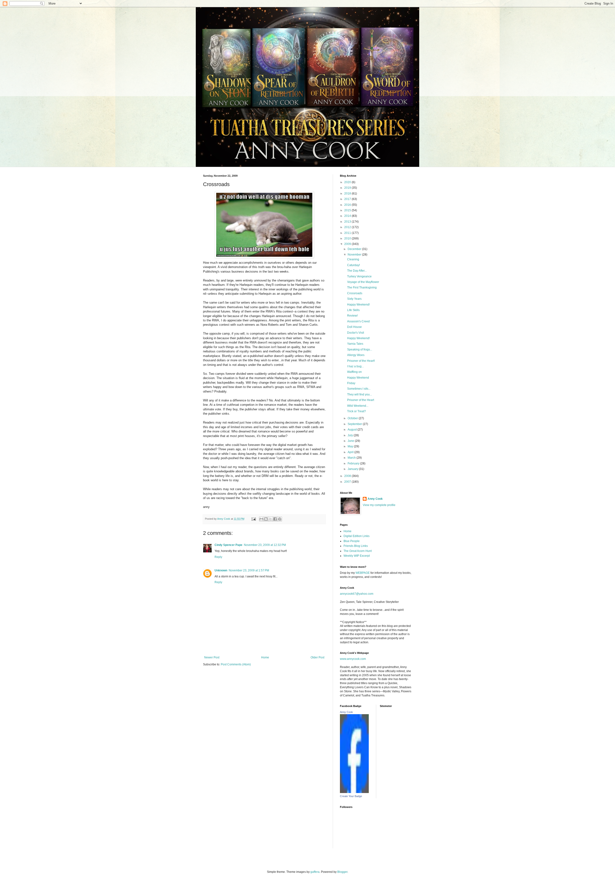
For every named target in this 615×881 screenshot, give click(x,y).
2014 (348, 216)
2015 (348, 210)
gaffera (315, 872)
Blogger (342, 872)
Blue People (352, 541)
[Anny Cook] (354, 792)
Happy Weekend (358, 377)
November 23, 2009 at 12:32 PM (265, 545)
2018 (348, 193)
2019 (348, 187)
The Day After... (357, 270)
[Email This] (261, 519)
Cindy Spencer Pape (228, 545)
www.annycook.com (353, 659)
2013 (348, 221)
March (352, 457)
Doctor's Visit (355, 332)
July (351, 435)
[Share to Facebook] (275, 519)
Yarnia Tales (355, 343)
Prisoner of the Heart (360, 400)
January (353, 469)
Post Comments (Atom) (236, 664)
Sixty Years (354, 298)
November (355, 254)
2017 (348, 199)
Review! (352, 315)
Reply (218, 557)
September (355, 424)
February (354, 463)
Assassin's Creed (358, 321)
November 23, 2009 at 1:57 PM (249, 570)
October (353, 418)
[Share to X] (270, 519)
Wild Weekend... (357, 405)
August (352, 429)
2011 (348, 233)
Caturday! (353, 265)
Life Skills (353, 310)
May (351, 446)
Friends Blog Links (356, 546)
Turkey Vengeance (359, 276)
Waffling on (354, 372)
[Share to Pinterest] (279, 519)
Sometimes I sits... (358, 388)
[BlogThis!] (266, 519)
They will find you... (359, 394)
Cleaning (353, 259)
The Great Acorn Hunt (358, 551)
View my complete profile (379, 505)
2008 (348, 476)
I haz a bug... (355, 366)
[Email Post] (253, 518)
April (351, 452)
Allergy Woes (355, 355)
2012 (348, 227)
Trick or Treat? (356, 411)
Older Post (317, 657)
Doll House (354, 327)
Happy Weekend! (358, 304)
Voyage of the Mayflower (363, 282)
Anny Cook (375, 498)
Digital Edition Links (356, 536)
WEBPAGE (363, 573)
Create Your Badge (351, 796)
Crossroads (354, 293)
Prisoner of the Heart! (361, 360)
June (351, 441)
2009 (348, 244)
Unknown (221, 570)
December (355, 249)
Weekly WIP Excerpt (357, 555)
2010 (348, 238)
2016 (348, 204)
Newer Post (211, 657)
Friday (351, 383)
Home (265, 657)
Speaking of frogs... (359, 349)
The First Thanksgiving (362, 287)
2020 (348, 182)
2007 (348, 481)
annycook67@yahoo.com (356, 593)
